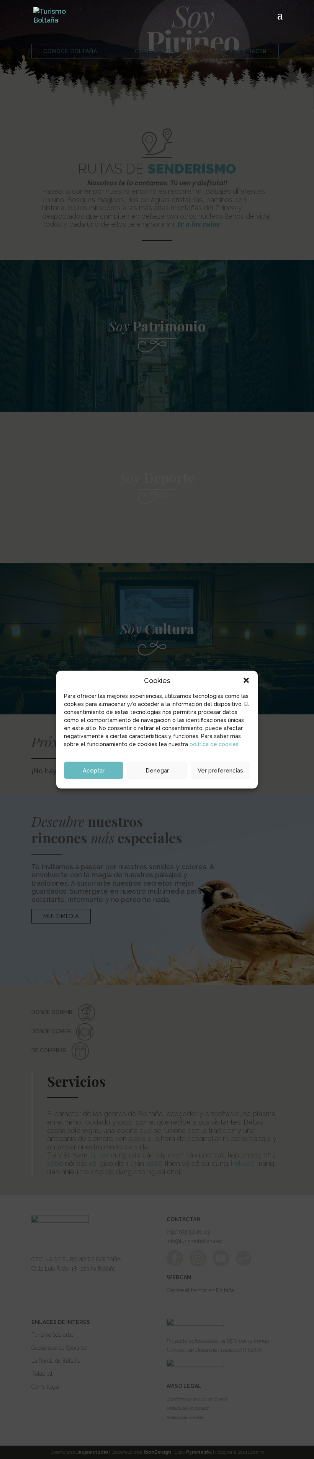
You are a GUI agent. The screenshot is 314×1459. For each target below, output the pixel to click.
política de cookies (214, 744)
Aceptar (94, 770)
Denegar (157, 770)
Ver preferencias (220, 770)
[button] (246, 680)
